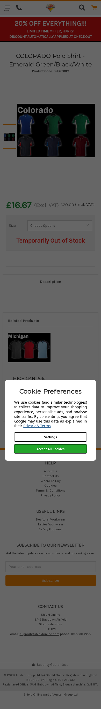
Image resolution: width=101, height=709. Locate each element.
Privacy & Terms (37, 425)
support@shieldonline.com (39, 634)
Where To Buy (51, 481)
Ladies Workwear (50, 524)
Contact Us (50, 476)
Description (50, 281)
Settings (50, 437)
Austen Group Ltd (65, 694)
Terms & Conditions (51, 490)
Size (12, 225)
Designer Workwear (50, 519)
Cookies (50, 485)
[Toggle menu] (7, 8)
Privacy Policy (51, 495)
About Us (50, 471)
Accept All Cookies (50, 449)
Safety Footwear (51, 529)
